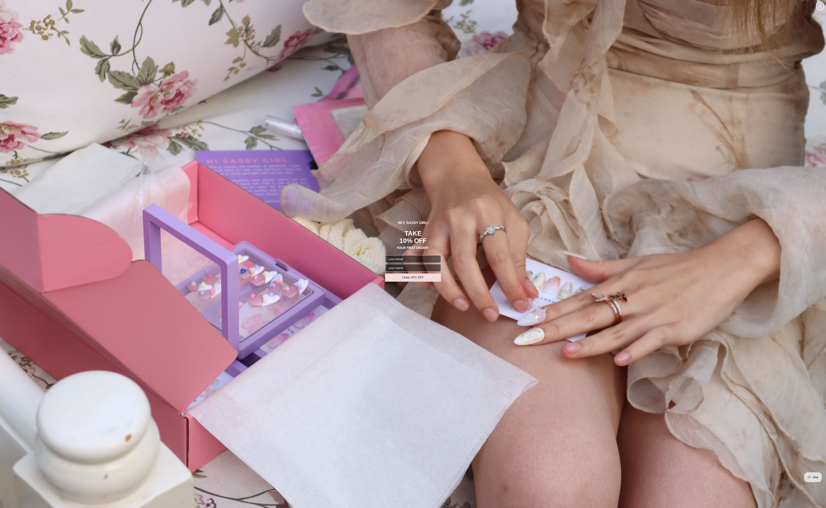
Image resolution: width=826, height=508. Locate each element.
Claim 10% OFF (413, 277)
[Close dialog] (820, 6)
